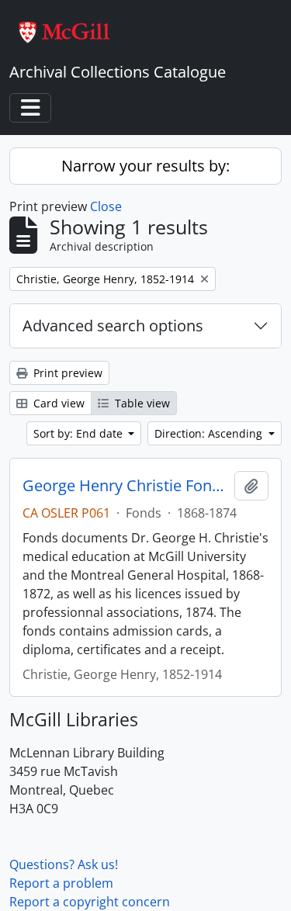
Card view (57, 403)
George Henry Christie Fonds (125, 485)
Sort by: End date (79, 433)
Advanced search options (113, 325)
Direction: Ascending (209, 433)
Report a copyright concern (89, 901)
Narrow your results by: (145, 165)
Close (106, 206)
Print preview (66, 372)
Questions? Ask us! (63, 864)
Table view (141, 403)
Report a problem (61, 883)
